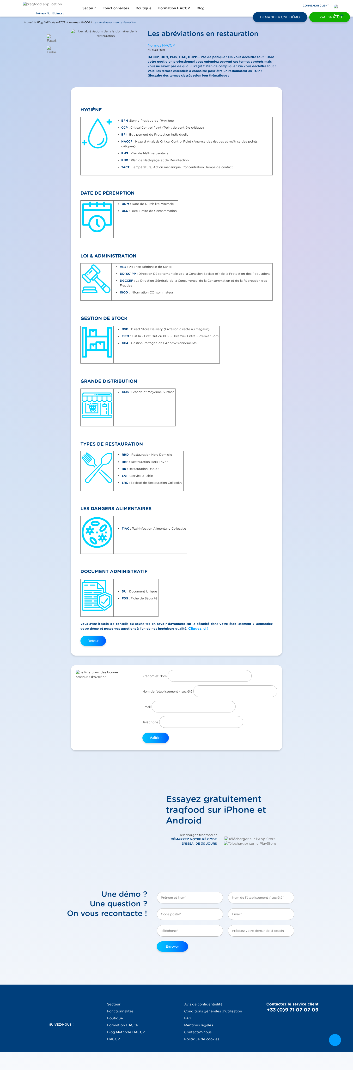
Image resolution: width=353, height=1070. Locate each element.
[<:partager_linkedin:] (51, 50)
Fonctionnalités (116, 8)
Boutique (144, 8)
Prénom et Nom (155, 676)
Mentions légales (198, 1025)
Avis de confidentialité (203, 1004)
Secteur (89, 8)
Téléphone (150, 722)
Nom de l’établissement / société (167, 691)
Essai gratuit (329, 17)
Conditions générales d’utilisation (213, 1011)
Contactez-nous (198, 1032)
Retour (93, 641)
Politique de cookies (201, 1039)
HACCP (113, 1039)
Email (147, 707)
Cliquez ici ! (198, 628)
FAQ (187, 1018)
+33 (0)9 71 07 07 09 (292, 1010)
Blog (201, 8)
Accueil (28, 22)
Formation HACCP (174, 8)
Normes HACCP (80, 22)
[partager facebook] (51, 38)
